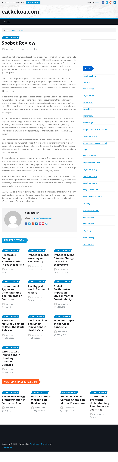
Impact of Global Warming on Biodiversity (38, 258)
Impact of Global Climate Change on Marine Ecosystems (64, 259)
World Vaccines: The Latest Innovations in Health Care (38, 325)
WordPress (34, 444)
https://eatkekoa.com (43, 218)
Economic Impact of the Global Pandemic (65, 324)
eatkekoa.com (20, 11)
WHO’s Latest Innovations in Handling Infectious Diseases (11, 358)
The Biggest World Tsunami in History (39, 289)
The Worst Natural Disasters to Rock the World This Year (13, 325)
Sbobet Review (17, 30)
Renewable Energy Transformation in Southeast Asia (13, 259)
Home (6, 30)
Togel (7, 21)
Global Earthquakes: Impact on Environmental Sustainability (63, 292)
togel (85, 149)
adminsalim (11, 49)
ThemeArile (7, 447)
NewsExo (45, 444)
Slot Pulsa (87, 82)
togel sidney (88, 244)
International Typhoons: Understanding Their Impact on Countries (12, 292)
